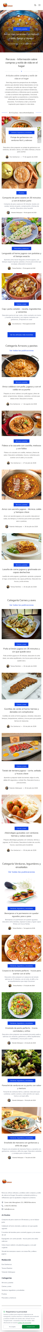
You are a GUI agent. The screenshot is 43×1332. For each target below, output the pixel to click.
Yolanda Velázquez (8, 1272)
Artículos (6, 1215)
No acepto (12, 1326)
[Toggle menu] (39, 5)
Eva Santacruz (7, 1264)
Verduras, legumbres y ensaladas (21, 132)
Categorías (7, 1278)
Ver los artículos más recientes (21, 335)
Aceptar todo (31, 1326)
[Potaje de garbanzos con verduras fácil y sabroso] (21, 129)
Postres (21, 193)
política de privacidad (24, 1322)
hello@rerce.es (9, 1209)
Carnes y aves (21, 304)
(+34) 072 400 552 (10, 1206)
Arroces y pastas (21, 29)
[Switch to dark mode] (35, 5)
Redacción (6, 1260)
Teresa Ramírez (7, 1268)
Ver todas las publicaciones (21, 350)
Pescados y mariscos (21, 248)
